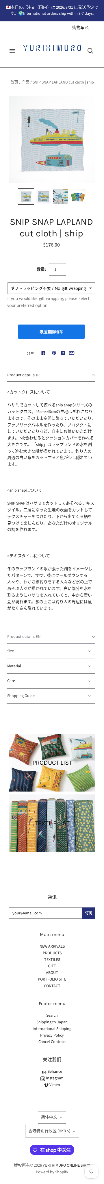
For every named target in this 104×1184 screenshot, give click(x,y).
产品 (25, 82)
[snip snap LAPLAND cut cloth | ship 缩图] (26, 196)
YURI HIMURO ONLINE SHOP (66, 1165)
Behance (54, 1071)
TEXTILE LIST (52, 823)
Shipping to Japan (52, 1022)
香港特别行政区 (49, 1131)
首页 (14, 82)
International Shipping (52, 1029)
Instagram (54, 1078)
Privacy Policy (52, 1035)
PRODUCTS (52, 953)
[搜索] (90, 51)
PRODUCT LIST (52, 762)
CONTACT (52, 986)
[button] (51, 375)
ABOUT (52, 973)
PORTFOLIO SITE (52, 979)
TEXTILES (52, 960)
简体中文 (49, 1117)
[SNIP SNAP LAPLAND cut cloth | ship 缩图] (43, 196)
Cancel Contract (52, 1042)
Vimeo (54, 1085)
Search (52, 1015)
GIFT (52, 966)
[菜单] (12, 50)
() (81, 28)
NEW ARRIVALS (52, 946)
